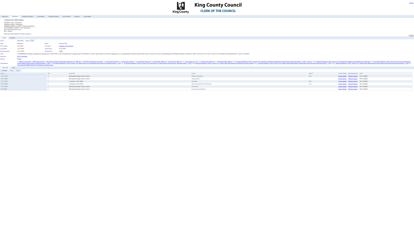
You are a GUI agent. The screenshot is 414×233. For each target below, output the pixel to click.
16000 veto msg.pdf (24, 61)
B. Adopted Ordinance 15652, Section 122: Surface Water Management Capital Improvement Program (224, 63)
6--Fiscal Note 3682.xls (174, 61)
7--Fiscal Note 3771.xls (191, 61)
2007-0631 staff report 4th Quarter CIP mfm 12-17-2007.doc (63, 61)
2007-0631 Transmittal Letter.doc (93, 61)
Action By (72, 73)
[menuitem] (4, 70)
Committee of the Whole (66, 46)
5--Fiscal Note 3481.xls (159, 61)
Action (193, 73)
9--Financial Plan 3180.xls (224, 61)
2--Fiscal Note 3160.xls (112, 61)
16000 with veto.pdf (38, 61)
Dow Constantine (22, 56)
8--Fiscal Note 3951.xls (207, 61)
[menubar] (10, 70)
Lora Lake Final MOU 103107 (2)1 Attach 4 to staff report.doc (35, 65)
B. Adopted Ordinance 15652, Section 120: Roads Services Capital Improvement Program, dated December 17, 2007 (87, 63)
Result (311, 73)
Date (2, 73)
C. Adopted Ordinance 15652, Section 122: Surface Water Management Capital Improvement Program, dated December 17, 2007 (294, 63)
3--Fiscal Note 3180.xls (127, 61)
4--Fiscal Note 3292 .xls (143, 61)
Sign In (411, 3)
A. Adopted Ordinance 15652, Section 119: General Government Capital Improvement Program (342, 61)
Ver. (49, 73)
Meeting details (353, 76)
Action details (342, 76)
